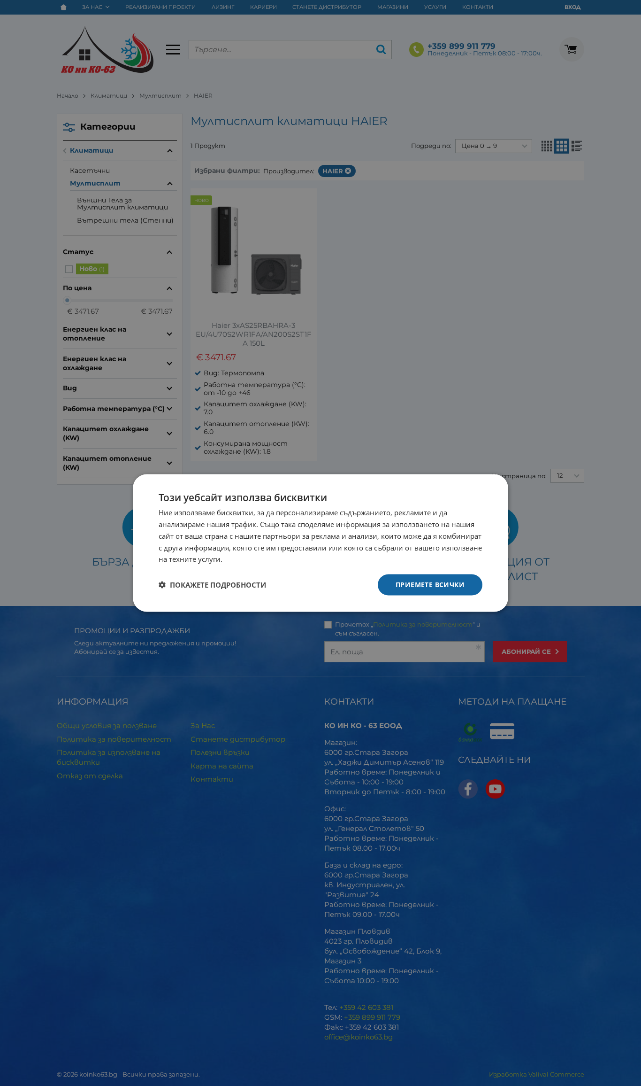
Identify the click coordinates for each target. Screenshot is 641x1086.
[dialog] (320, 543)
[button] (212, 585)
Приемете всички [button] (430, 584)
